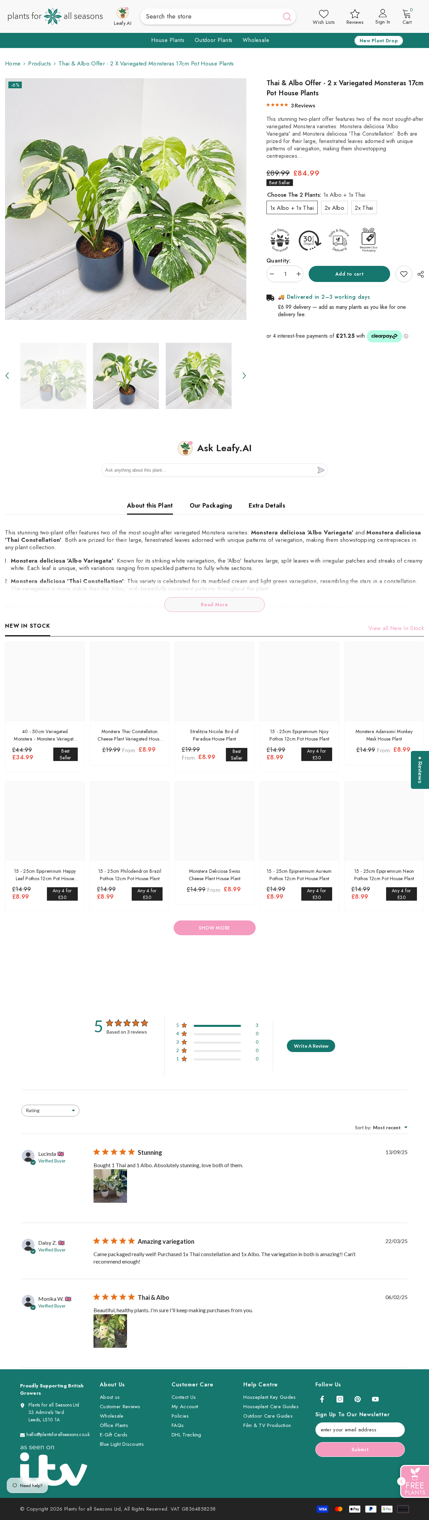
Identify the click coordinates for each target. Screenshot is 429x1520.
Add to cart (349, 274)
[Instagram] (340, 1399)
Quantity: (278, 260)
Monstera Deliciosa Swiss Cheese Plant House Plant (215, 875)
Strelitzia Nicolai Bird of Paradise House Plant (214, 735)
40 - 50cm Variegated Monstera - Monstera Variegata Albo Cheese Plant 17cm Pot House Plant (45, 735)
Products (39, 63)
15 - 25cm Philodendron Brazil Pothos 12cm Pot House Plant (129, 875)
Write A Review (311, 1046)
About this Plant (150, 505)
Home (12, 63)
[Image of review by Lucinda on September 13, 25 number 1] (110, 1186)
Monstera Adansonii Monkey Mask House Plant (384, 735)
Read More (214, 604)
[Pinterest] (357, 1399)
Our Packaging (211, 505)
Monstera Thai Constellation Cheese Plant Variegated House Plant (130, 735)
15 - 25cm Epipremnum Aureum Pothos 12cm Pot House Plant (299, 875)
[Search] (218, 16)
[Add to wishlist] (403, 274)
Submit (360, 1449)
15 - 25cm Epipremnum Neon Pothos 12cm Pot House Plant (384, 875)
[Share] (418, 274)
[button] (7, 376)
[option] (125, 199)
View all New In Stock (396, 628)
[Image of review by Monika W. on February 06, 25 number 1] (110, 1331)
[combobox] (209, 16)
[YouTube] (375, 1399)
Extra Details (267, 505)
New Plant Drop (379, 40)
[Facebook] (322, 1399)
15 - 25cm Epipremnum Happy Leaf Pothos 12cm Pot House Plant (45, 875)
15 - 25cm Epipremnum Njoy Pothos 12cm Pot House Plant (299, 735)
